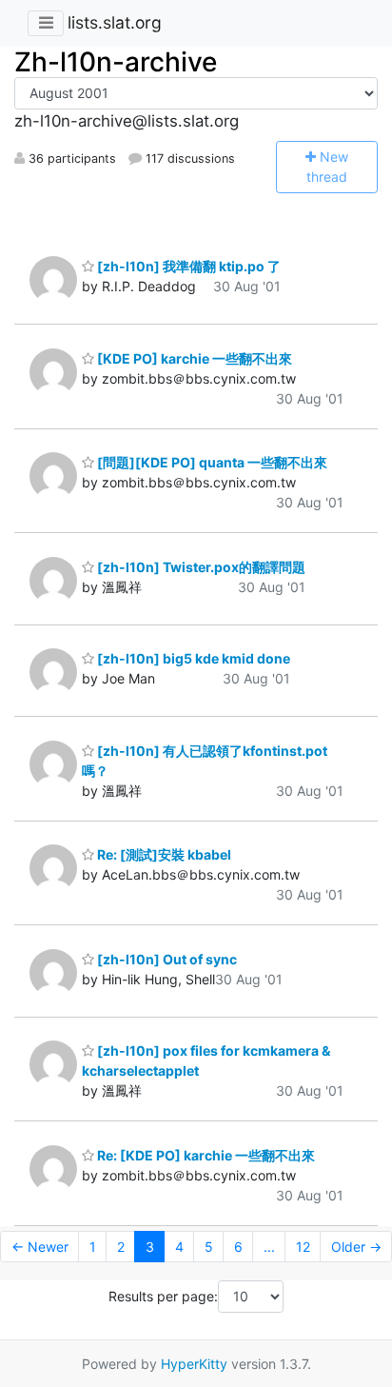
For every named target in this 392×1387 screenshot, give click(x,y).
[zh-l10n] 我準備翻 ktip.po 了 (187, 266)
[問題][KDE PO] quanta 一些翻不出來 (210, 462)
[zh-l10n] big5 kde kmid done (192, 658)
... (269, 1246)
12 (303, 1246)
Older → (356, 1246)
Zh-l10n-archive (115, 62)
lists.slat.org (115, 22)
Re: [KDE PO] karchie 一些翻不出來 (204, 1155)
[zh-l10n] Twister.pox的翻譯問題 (199, 567)
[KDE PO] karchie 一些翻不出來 (193, 358)
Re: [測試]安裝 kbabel (162, 854)
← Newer (40, 1246)
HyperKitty (194, 1364)
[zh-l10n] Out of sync (165, 959)
